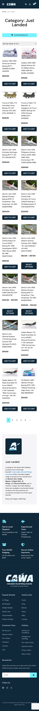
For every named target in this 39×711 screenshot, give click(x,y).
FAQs (23, 615)
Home (4, 12)
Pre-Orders (6, 638)
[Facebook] (3, 688)
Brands (24, 608)
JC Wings (5, 600)
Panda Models (7, 615)
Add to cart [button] (10, 84)
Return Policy (26, 654)
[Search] (26, 4)
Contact (24, 619)
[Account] (30, 4)
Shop (23, 604)
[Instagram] (7, 688)
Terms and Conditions (25, 632)
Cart (3, 650)
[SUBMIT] (33, 675)
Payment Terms (27, 646)
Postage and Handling (26, 638)
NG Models (6, 604)
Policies (25, 625)
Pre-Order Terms (28, 642)
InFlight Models (7, 608)
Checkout (5, 642)
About (24, 612)
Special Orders (7, 634)
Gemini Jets (6, 612)
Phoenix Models (7, 619)
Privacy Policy (26, 650)
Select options (29, 265)
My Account (6, 631)
